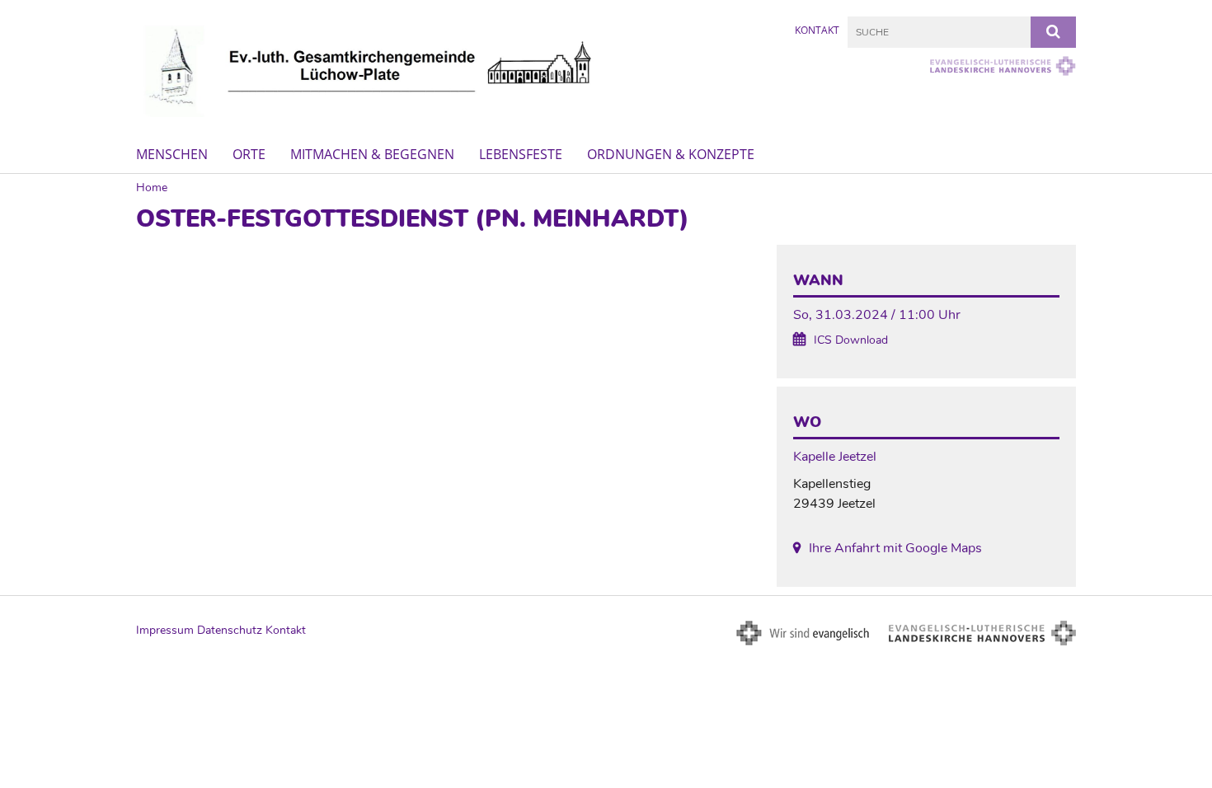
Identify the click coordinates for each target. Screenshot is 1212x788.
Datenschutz (229, 630)
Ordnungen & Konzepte (670, 154)
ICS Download (851, 340)
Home (151, 187)
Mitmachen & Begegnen (372, 154)
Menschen (172, 154)
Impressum (165, 630)
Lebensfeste (520, 154)
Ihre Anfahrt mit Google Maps (895, 548)
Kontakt (817, 30)
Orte (249, 154)
